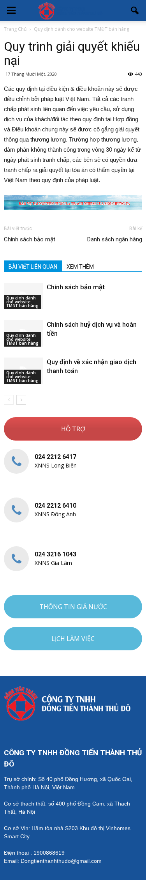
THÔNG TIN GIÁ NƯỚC (73, 606)
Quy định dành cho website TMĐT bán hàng (22, 301)
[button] (135, 10)
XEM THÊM (80, 267)
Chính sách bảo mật (29, 239)
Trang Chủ (15, 29)
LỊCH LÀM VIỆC (73, 638)
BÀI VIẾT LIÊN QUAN (33, 267)
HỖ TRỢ (73, 429)
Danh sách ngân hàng (114, 239)
